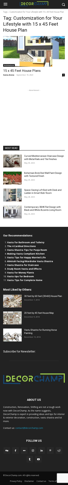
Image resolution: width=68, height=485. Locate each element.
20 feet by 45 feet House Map (39, 313)
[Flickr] (24, 450)
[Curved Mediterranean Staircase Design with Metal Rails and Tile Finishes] (12, 161)
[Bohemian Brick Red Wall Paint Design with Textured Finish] (12, 178)
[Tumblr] (30, 459)
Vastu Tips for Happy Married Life (26, 257)
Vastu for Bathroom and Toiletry (26, 242)
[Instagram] (33, 450)
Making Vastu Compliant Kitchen (26, 253)
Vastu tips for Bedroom (20, 276)
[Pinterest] (50, 450)
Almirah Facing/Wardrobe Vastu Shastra (30, 261)
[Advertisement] (34, 111)
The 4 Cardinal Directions (21, 246)
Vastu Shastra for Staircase (23, 265)
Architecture (9, 65)
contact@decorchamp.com (29, 427)
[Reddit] (59, 450)
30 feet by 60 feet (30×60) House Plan (43, 296)
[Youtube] (38, 459)
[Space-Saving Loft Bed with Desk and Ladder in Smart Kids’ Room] (12, 195)
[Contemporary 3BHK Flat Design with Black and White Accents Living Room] (12, 212)
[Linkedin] (41, 450)
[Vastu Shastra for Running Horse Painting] (12, 335)
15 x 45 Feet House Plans (22, 71)
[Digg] (7, 450)
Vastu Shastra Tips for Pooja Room (27, 249)
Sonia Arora (8, 75)
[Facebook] (15, 450)
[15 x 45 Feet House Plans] (34, 51)
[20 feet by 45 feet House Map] (12, 318)
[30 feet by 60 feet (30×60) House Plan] (12, 301)
